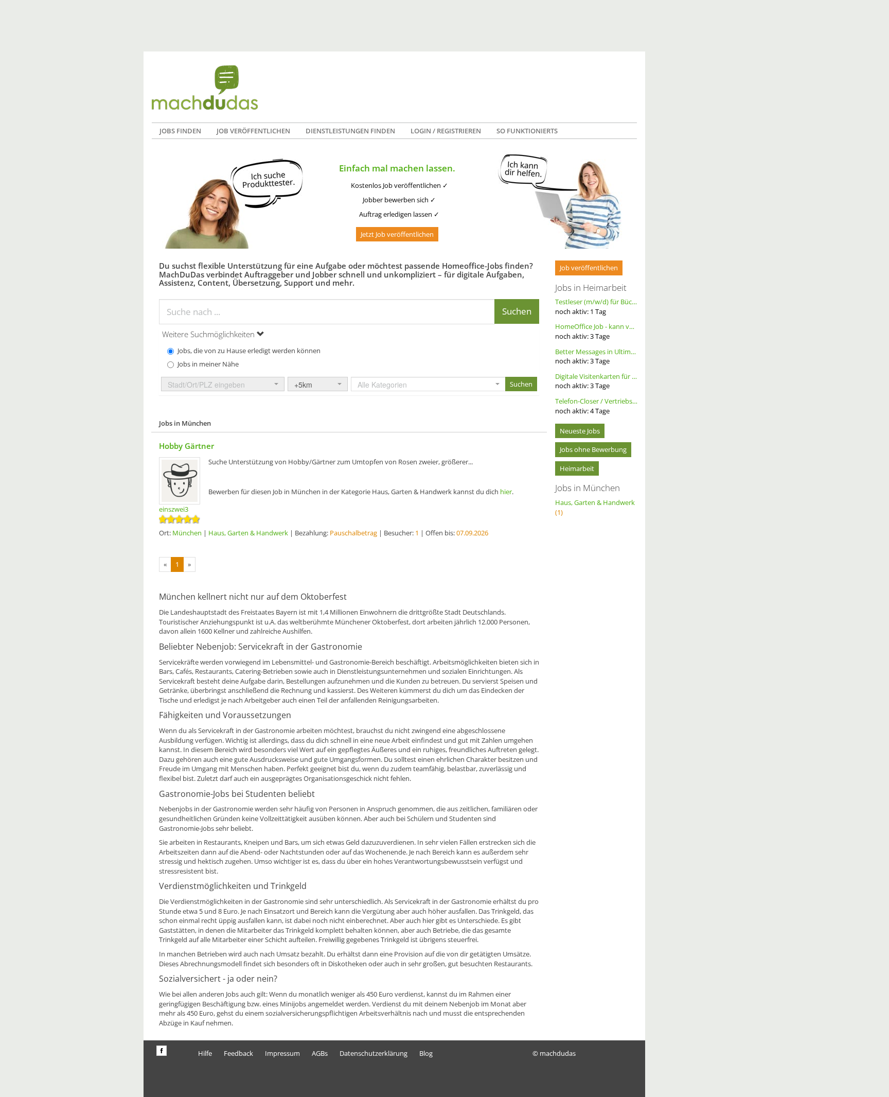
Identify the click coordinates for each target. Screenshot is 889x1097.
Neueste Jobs (580, 431)
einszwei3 (173, 509)
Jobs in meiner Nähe (208, 364)
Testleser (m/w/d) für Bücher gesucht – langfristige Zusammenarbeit (596, 306)
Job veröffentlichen (253, 130)
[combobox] (223, 384)
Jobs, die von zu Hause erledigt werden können (249, 350)
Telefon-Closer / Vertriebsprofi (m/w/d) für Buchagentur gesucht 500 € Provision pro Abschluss (596, 405)
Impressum (282, 1053)
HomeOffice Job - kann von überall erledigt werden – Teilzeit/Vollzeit (596, 331)
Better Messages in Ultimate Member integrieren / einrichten (596, 356)
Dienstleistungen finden (350, 130)
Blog (426, 1053)
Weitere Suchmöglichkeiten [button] (209, 334)
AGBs (320, 1053)
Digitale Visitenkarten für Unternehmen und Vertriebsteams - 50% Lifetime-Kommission (596, 381)
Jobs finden (180, 130)
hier (506, 491)
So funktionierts (527, 130)
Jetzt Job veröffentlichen (397, 234)
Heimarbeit (577, 468)
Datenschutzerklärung (373, 1053)
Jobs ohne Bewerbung (593, 449)
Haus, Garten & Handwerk (248, 532)
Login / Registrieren (446, 130)
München (187, 532)
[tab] (349, 334)
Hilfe (205, 1053)
